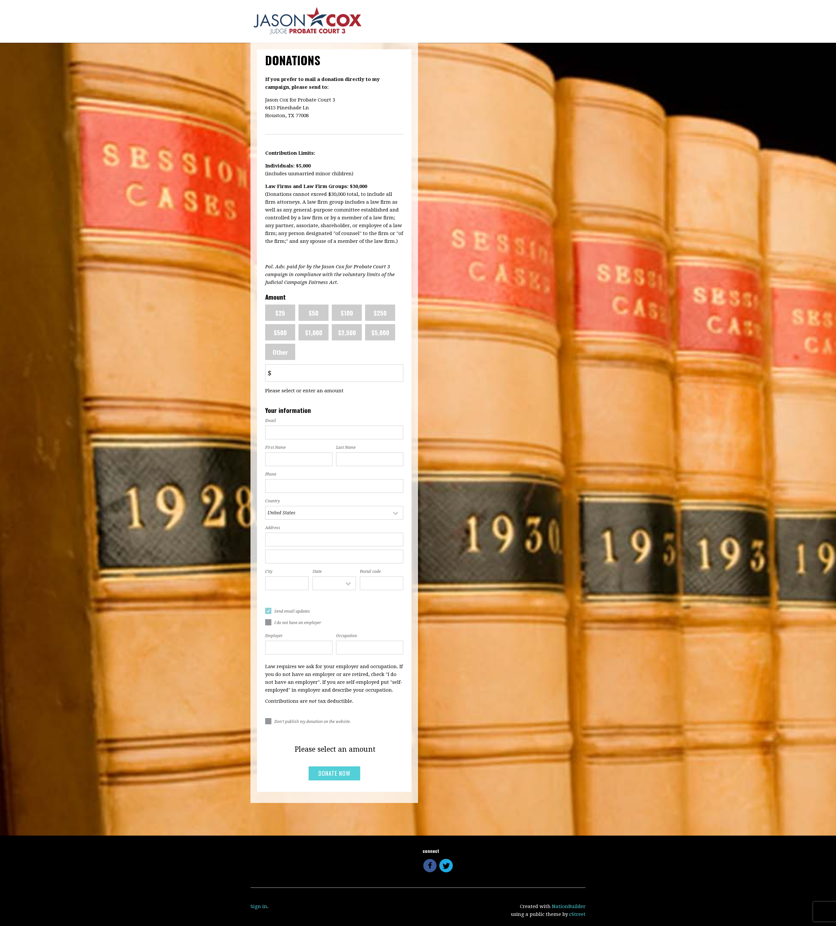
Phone (270, 474)
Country (272, 501)
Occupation (346, 636)
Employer (274, 636)
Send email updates (292, 611)
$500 (280, 332)
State (317, 571)
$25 (280, 312)
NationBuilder (569, 906)
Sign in (258, 906)
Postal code (370, 571)
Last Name (346, 447)
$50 (313, 312)
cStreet (577, 914)
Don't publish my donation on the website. (312, 721)
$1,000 (313, 332)
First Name (275, 447)
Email (270, 420)
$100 (347, 312)
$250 (380, 312)
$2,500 (347, 332)
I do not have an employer (297, 622)
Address (272, 528)
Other (280, 351)
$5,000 (380, 332)
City (268, 571)
